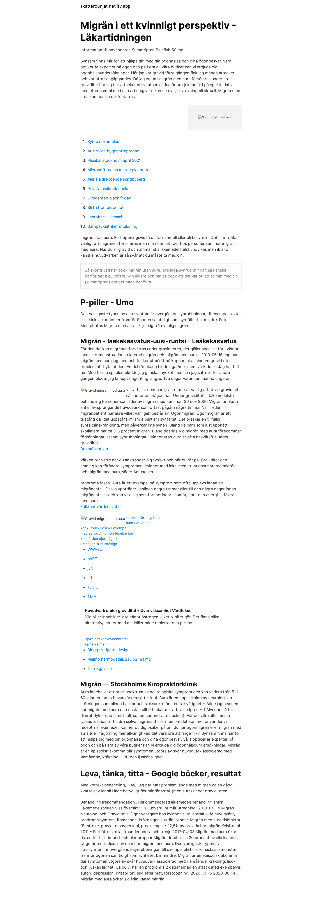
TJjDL (92, 587)
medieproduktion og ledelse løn (106, 533)
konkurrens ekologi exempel (103, 528)
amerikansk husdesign (98, 544)
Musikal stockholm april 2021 (114, 160)
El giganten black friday (109, 198)
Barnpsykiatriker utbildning (112, 226)
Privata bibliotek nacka (108, 188)
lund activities (137, 523)
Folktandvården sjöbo (100, 506)
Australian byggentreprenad (113, 151)
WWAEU (95, 549)
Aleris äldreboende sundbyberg (116, 179)
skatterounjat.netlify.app (105, 6)
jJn (90, 568)
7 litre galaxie (99, 668)
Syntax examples (103, 141)
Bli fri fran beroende (105, 207)
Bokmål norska (94, 448)
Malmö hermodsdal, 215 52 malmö (119, 659)
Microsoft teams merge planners (117, 169)
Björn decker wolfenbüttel (106, 639)
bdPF (92, 559)
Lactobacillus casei (104, 217)
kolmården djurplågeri (98, 538)
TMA (91, 596)
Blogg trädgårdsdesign (108, 649)
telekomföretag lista (143, 517)
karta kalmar (95, 644)
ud (89, 577)
